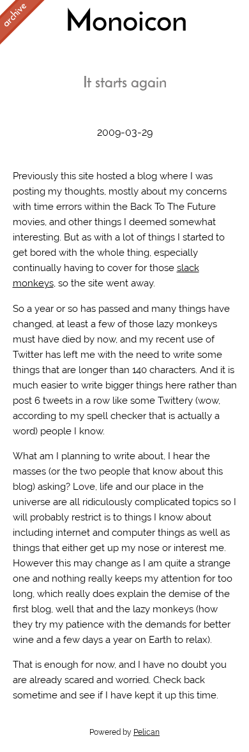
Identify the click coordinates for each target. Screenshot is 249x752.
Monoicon (126, 23)
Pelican (146, 732)
